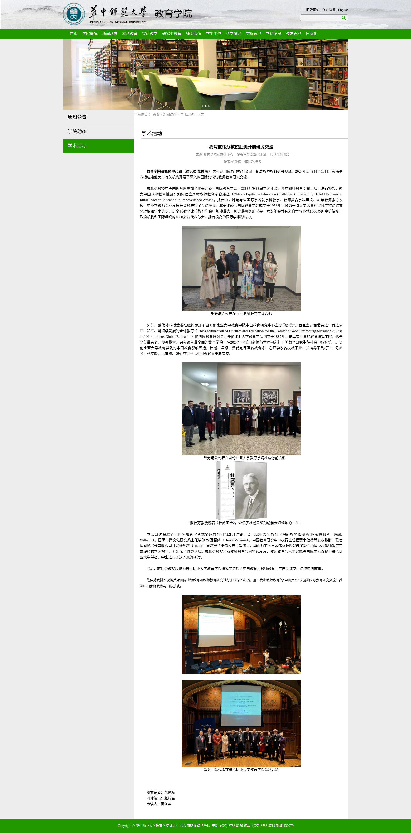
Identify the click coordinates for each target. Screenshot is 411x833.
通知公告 (77, 117)
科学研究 (233, 34)
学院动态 (77, 131)
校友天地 (293, 34)
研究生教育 (171, 34)
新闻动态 (109, 34)
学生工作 (213, 34)
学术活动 (77, 146)
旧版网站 (312, 10)
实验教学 (149, 34)
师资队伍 (193, 34)
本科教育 (129, 34)
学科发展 (273, 34)
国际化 (311, 34)
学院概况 (90, 34)
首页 (74, 34)
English (343, 10)
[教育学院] (127, 14)
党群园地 (253, 34)
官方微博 (328, 10)
